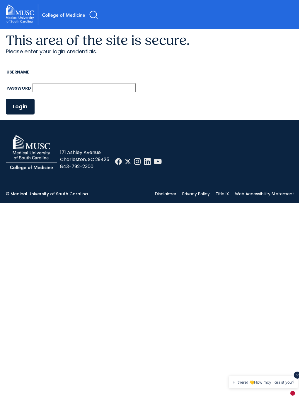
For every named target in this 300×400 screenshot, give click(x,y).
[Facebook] (118, 161)
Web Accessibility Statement (264, 194)
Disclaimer (165, 194)
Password (18, 88)
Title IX (222, 194)
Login (20, 106)
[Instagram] (137, 161)
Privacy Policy (196, 194)
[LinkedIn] (147, 161)
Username (18, 72)
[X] (128, 161)
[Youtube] (158, 161)
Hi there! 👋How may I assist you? (263, 382)
